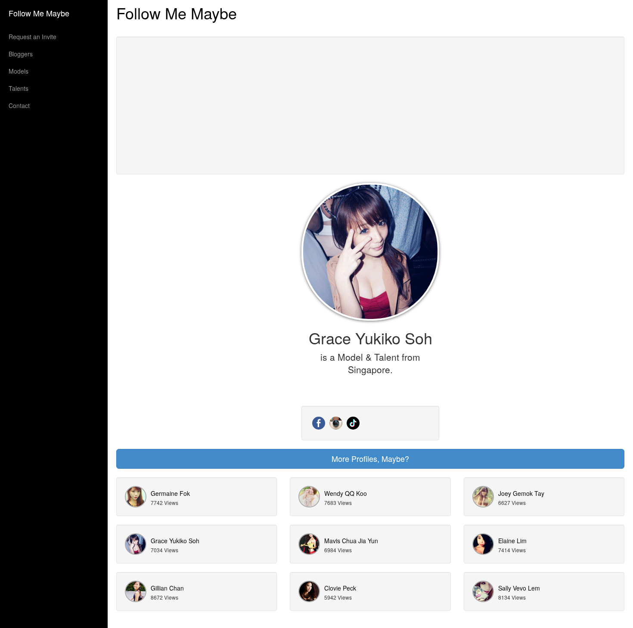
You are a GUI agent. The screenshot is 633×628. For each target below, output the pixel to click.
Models (18, 71)
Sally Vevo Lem (519, 588)
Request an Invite (32, 36)
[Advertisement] (370, 105)
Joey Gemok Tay (521, 493)
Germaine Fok (170, 493)
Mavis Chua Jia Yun (351, 540)
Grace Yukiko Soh (175, 540)
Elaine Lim (512, 540)
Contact (19, 105)
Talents (18, 88)
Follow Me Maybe (39, 13)
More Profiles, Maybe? (370, 458)
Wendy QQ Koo (345, 493)
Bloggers (21, 53)
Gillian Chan (167, 588)
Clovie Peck (340, 588)
